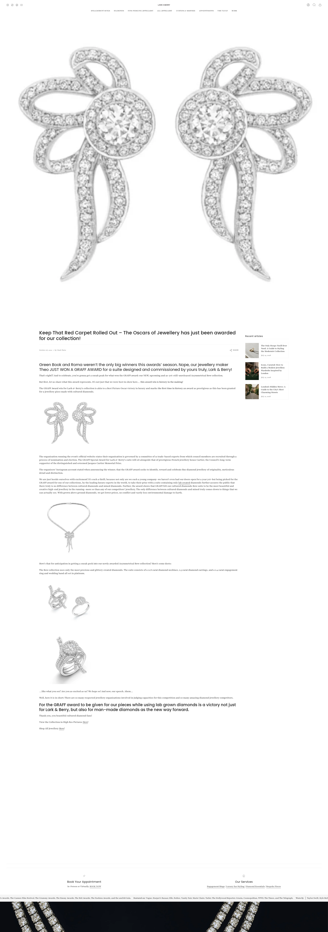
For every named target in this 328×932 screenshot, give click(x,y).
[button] (314, 5)
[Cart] (320, 5)
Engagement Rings (216, 886)
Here (85, 722)
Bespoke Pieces (273, 886)
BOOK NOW (95, 886)
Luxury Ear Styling (235, 886)
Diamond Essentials (255, 886)
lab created (184, 482)
